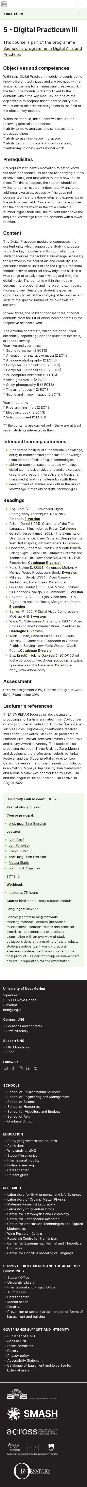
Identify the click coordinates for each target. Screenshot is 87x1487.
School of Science (21, 1102)
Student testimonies (22, 1155)
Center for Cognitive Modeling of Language (40, 1253)
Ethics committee (20, 1346)
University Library (21, 1282)
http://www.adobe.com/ (27, 670)
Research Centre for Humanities (32, 1238)
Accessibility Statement (24, 1360)
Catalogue (67, 528)
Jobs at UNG (17, 1341)
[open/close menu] (79, 4)
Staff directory (17, 1031)
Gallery (12, 1351)
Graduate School (20, 1121)
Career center (18, 1170)
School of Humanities (23, 1107)
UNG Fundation (18, 1047)
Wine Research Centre (24, 1234)
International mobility (23, 1160)
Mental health (17, 1302)
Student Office (18, 1277)
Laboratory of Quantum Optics (30, 1209)
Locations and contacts (24, 1026)
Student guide (17, 1175)
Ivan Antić (16, 840)
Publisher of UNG (21, 1336)
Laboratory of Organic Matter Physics (36, 1199)
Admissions (15, 1146)
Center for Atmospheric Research (33, 1219)
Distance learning (20, 1165)
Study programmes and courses (32, 1141)
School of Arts (13, 13)
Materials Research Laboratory (31, 1204)
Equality (13, 1307)
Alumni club (16, 1292)
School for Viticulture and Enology (33, 1111)
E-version (32, 519)
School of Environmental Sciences (33, 1092)
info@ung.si (12, 1010)
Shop (10, 1052)
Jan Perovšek (19, 845)
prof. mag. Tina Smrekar (27, 823)
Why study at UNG (21, 1151)
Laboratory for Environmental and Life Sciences (44, 1194)
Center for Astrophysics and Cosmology (38, 1214)
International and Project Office (31, 1287)
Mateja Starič (19, 862)
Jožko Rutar (18, 851)
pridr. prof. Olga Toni (24, 868)
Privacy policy (18, 1356)
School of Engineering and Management (38, 1097)
